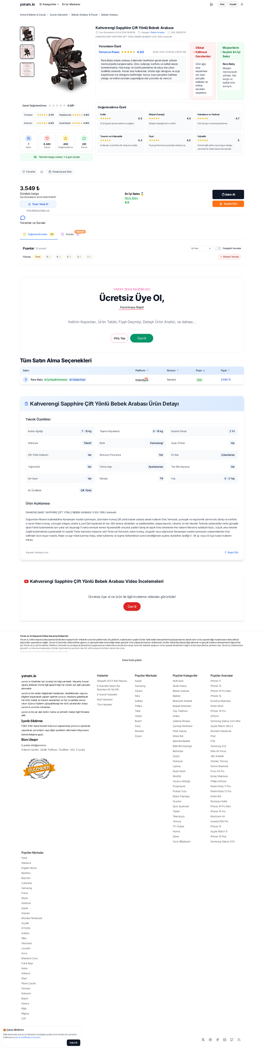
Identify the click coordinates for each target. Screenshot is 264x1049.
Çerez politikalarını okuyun (27, 1037)
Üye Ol (132, 606)
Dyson (138, 736)
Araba (176, 715)
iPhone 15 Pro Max (220, 806)
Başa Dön (233, 552)
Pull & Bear (27, 963)
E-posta (80, 749)
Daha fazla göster (132, 660)
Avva (24, 953)
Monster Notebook (220, 730)
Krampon (178, 761)
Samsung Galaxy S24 (222, 841)
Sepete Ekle (230, 203)
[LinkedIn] (224, 1039)
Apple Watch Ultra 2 (221, 725)
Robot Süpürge (181, 796)
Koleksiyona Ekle (62, 171)
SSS (72, 749)
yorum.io (28, 676)
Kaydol (233, 4)
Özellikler (64, 749)
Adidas (139, 700)
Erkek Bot (178, 736)
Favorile (30, 171)
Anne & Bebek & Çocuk (33, 14)
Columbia (26, 882)
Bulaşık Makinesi (182, 705)
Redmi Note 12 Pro (220, 791)
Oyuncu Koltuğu (181, 781)
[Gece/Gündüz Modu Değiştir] (242, 4)
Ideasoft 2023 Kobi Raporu (112, 680)
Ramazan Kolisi (218, 801)
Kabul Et (73, 1042)
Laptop (177, 766)
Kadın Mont (179, 771)
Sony (137, 725)
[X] (203, 1039)
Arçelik (25, 923)
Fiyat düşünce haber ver (38, 210)
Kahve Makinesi (219, 766)
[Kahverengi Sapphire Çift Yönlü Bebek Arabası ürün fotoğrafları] (67, 61)
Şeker (176, 836)
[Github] (231, 1039)
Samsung (140, 685)
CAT (23, 1018)
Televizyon (179, 816)
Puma (24, 893)
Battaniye (178, 751)
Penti (24, 857)
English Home (28, 867)
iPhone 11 (215, 680)
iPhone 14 (215, 695)
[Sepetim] (211, 4)
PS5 (212, 741)
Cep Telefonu (180, 710)
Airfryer (214, 715)
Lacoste (25, 948)
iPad (212, 736)
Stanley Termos (219, 761)
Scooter (177, 801)
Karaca (25, 1003)
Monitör (177, 776)
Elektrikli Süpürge (182, 746)
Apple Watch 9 (218, 831)
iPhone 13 (215, 685)
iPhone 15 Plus (218, 836)
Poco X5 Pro (217, 771)
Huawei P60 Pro (219, 821)
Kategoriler (49, 4)
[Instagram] (210, 1039)
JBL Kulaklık (217, 756)
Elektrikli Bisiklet (181, 741)
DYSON (25, 928)
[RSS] (239, 1039)
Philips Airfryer (218, 781)
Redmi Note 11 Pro (220, 786)
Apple (138, 680)
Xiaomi (138, 690)
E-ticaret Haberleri (107, 694)
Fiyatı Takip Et (40, 204)
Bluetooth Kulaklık (182, 700)
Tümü (37, 256)
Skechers (26, 943)
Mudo (24, 898)
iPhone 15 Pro (217, 811)
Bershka (25, 872)
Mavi (24, 978)
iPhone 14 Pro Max (220, 690)
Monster (139, 730)
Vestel (138, 715)
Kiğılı (23, 1008)
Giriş (222, 4)
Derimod (26, 903)
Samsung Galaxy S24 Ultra (225, 720)
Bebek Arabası (109, 14)
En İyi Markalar (71, 4)
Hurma (176, 831)
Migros (25, 1013)
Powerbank (179, 786)
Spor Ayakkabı (181, 806)
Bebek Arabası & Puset (84, 14)
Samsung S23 (218, 746)
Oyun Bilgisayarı (182, 841)
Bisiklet (176, 695)
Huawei (25, 913)
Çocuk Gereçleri (59, 14)
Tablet (176, 811)
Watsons (26, 862)
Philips (138, 705)
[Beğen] (42, 172)
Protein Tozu (180, 791)
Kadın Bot (215, 796)
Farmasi (25, 988)
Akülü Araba (180, 685)
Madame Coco (29, 958)
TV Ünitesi (178, 826)
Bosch (138, 720)
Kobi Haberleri (104, 699)
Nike (137, 695)
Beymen (26, 877)
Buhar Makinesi (218, 776)
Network (26, 993)
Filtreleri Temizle (231, 256)
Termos (177, 821)
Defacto (25, 973)
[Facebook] (217, 1039)
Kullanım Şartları (30, 749)
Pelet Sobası (179, 730)
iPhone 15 (215, 826)
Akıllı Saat (178, 680)
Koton (24, 968)
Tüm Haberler (104, 704)
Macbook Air (217, 816)
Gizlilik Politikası (48, 749)
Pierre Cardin (28, 983)
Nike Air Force (218, 751)
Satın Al (230, 194)
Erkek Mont (216, 705)
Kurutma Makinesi (220, 700)
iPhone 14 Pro (218, 710)
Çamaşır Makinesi (182, 725)
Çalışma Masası (181, 720)
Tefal (137, 710)
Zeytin (176, 756)
